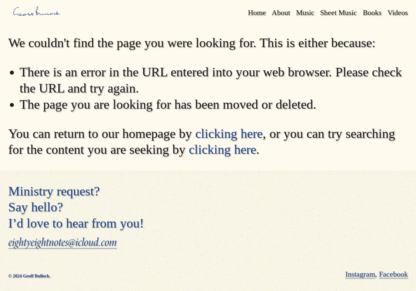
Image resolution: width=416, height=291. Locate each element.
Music (305, 13)
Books (372, 13)
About (281, 13)
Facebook (393, 274)
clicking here (229, 133)
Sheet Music (338, 13)
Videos (397, 13)
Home (257, 13)
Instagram (360, 274)
